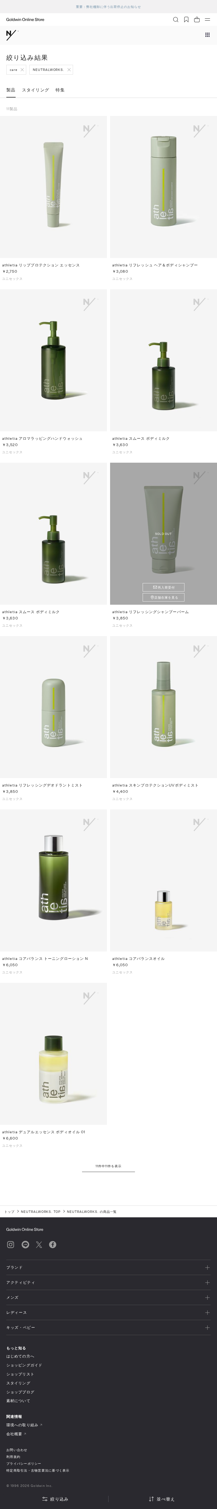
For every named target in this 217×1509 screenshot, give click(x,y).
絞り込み (59, 1499)
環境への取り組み (22, 1424)
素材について (18, 1400)
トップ (9, 1211)
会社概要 (14, 1433)
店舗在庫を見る (166, 597)
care (13, 69)
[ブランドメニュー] (207, 35)
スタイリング (18, 1382)
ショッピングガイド (24, 1365)
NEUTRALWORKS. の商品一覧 (92, 1211)
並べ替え (166, 1499)
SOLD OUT (163, 534)
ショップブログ (20, 1391)
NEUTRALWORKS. (48, 69)
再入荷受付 (166, 587)
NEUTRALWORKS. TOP (41, 1211)
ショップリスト (20, 1373)
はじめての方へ (20, 1356)
